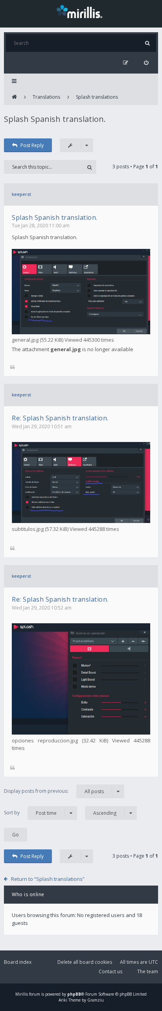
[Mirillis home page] (81, 11)
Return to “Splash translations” (48, 878)
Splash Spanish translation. (55, 119)
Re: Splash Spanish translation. (60, 418)
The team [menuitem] (147, 971)
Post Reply (32, 145)
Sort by (30, 812)
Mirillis (21, 994)
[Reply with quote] (12, 367)
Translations (46, 97)
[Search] (147, 43)
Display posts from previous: (54, 791)
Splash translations (97, 97)
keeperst (21, 194)
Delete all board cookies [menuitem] (84, 962)
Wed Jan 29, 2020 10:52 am (42, 607)
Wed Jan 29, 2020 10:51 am (42, 426)
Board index (17, 962)
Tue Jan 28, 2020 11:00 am (41, 225)
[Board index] (14, 97)
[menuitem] (146, 63)
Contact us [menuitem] (110, 971)
